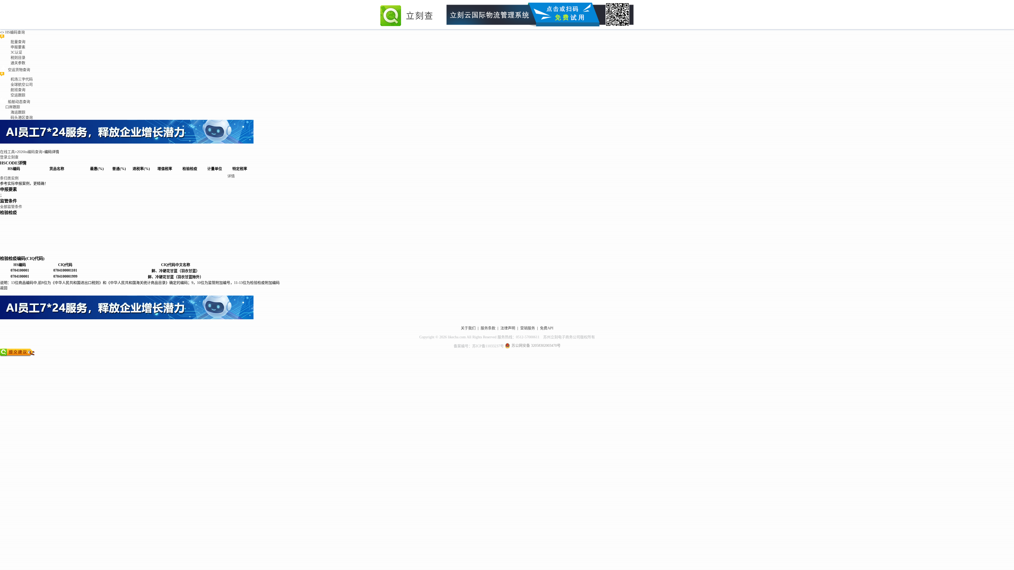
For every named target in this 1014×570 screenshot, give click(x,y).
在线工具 (7, 152)
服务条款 (488, 328)
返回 (3, 288)
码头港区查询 (22, 118)
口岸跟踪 (12, 107)
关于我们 (468, 328)
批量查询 (18, 42)
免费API (546, 328)
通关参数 (18, 63)
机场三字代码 (22, 79)
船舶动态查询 (19, 102)
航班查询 (18, 90)
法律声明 (507, 328)
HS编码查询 (14, 32)
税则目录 (18, 58)
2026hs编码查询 (29, 152)
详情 (231, 176)
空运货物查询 (19, 70)
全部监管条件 (11, 207)
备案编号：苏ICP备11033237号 (479, 346)
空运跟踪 (18, 95)
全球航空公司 (22, 85)
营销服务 (527, 328)
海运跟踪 (18, 112)
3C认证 (16, 52)
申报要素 (18, 47)
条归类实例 (9, 178)
